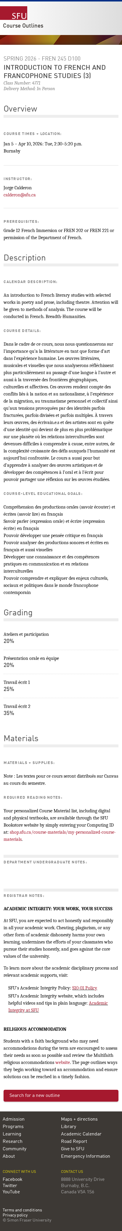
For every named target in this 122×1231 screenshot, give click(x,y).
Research (13, 1141)
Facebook (13, 1179)
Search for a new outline (34, 1095)
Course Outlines (23, 26)
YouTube (11, 1192)
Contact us (72, 1172)
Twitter (10, 1186)
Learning (12, 1134)
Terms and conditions (22, 1210)
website (62, 1062)
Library (68, 1126)
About (9, 1156)
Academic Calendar (81, 1134)
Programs (13, 1126)
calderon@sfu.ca (20, 195)
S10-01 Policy (84, 988)
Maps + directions (79, 1119)
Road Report (74, 1141)
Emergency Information (85, 1156)
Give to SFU (72, 1149)
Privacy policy (15, 1215)
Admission (14, 1119)
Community (14, 1149)
